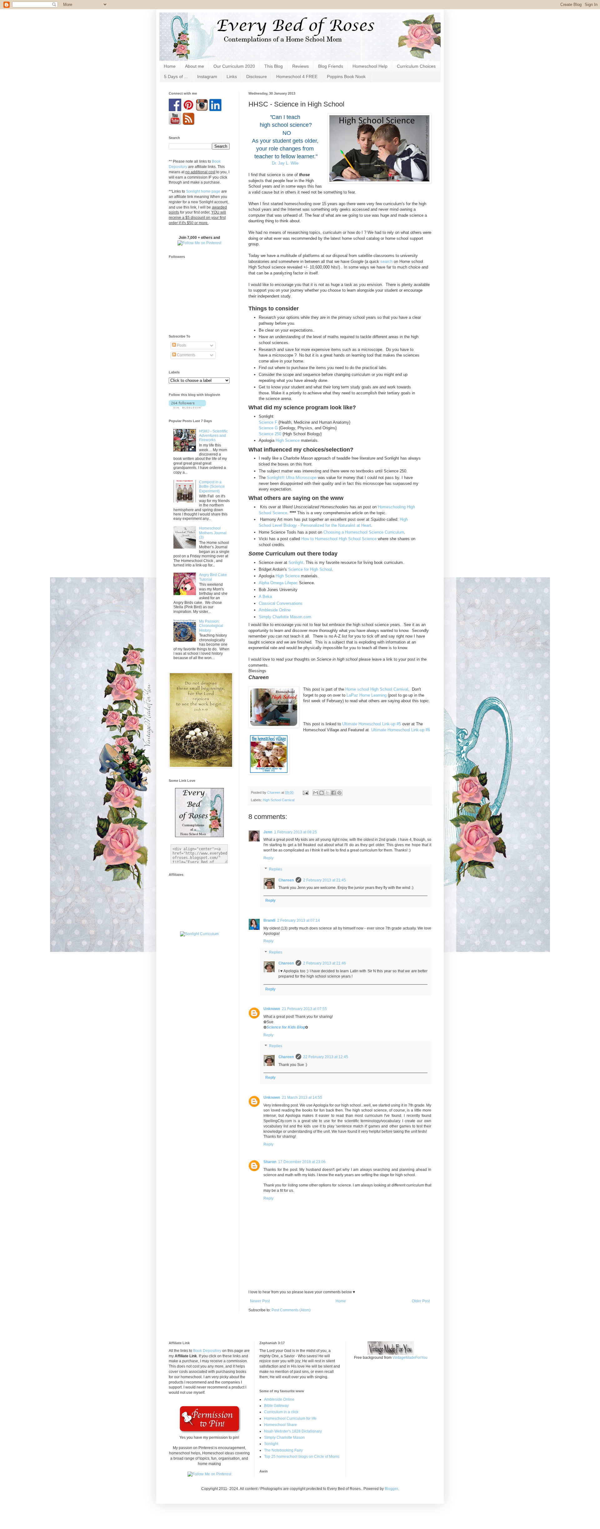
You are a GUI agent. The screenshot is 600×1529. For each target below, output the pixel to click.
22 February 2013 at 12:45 (325, 1057)
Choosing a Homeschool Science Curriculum (363, 532)
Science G (268, 428)
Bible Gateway (276, 1405)
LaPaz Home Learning (367, 695)
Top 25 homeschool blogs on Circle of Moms (301, 1456)
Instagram (207, 76)
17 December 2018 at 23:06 (302, 1162)
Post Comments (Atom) (291, 1310)
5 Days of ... (176, 76)
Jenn (267, 832)
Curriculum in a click (281, 1412)
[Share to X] (327, 793)
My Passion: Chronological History (211, 626)
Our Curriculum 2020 (234, 66)
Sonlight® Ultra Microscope (292, 477)
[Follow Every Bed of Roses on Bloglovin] (187, 407)
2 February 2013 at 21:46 (324, 963)
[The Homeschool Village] (268, 755)
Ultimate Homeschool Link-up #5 (371, 724)
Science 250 (270, 434)
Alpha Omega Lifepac (278, 582)
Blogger (391, 1489)
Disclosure (256, 76)
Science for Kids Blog (286, 1027)
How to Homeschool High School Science (339, 538)
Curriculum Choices (416, 66)
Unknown (271, 1009)
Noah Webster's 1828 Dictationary (293, 1431)
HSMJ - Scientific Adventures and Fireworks (213, 435)
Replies (275, 869)
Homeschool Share (280, 1425)
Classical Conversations (280, 603)
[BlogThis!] (321, 793)
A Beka (265, 596)
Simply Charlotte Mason (284, 1437)
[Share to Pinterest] (339, 793)
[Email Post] (305, 792)
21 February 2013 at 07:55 (304, 1009)
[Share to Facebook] (333, 793)
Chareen (286, 880)
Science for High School (310, 569)
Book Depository (207, 1351)
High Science (288, 440)
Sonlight (295, 562)
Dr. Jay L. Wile (285, 163)
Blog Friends (330, 66)
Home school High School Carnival (376, 689)
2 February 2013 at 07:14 (298, 920)
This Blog (273, 66)
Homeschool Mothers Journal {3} (213, 533)
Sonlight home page (203, 191)
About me (194, 66)
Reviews (300, 66)
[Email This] (315, 793)
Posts (181, 345)
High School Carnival (278, 800)
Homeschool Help (370, 66)
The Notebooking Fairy (283, 1450)
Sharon (269, 1162)
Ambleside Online (275, 610)
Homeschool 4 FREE (297, 76)
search (387, 261)
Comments (185, 355)
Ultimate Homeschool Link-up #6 (400, 730)
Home (170, 66)
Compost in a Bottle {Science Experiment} (212, 486)
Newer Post (260, 1301)
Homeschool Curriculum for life (290, 1418)
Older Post (421, 1301)
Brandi (269, 920)
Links (232, 76)
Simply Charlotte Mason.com (285, 616)
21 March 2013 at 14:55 (302, 1097)
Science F (268, 422)
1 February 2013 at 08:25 (295, 832)
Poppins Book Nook (346, 76)
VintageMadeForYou (410, 1357)
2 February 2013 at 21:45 (324, 880)
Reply (268, 858)
